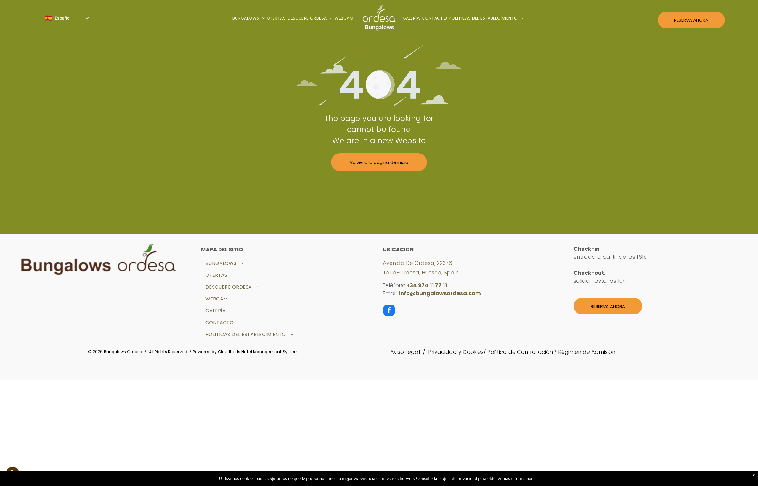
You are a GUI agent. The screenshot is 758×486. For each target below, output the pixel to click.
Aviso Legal (405, 352)
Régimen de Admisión (586, 352)
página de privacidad (457, 478)
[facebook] (389, 311)
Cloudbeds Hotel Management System (258, 352)
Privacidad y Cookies (456, 352)
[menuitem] (249, 18)
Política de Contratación (520, 352)
